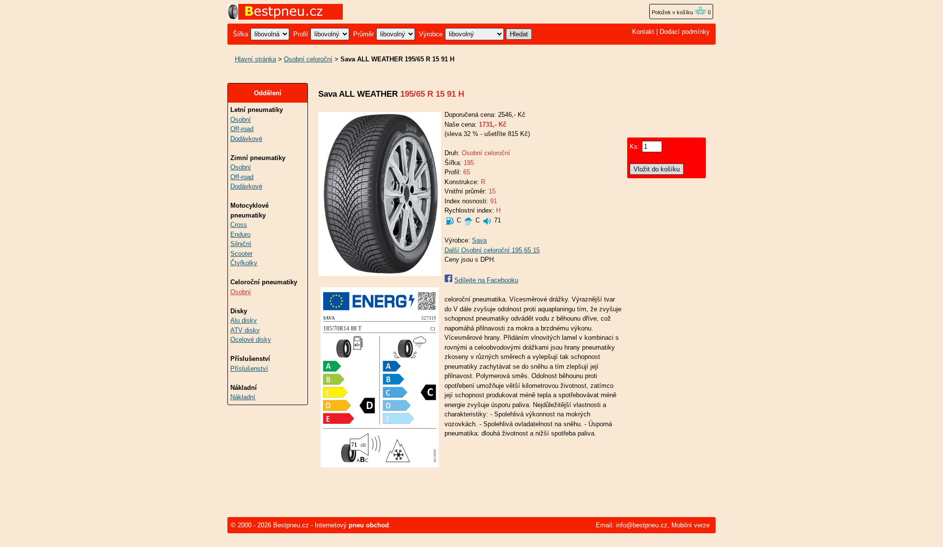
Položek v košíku (673, 12)
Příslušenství (249, 368)
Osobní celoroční (308, 59)
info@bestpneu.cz (641, 525)
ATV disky (245, 330)
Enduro (240, 234)
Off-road (241, 129)
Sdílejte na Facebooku (486, 280)
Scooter (241, 253)
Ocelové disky (250, 339)
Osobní (240, 119)
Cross (238, 224)
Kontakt (643, 31)
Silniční (240, 243)
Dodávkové (246, 138)
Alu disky (243, 320)
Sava (479, 240)
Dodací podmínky (685, 31)
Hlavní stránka (255, 59)
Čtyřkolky (243, 263)
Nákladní (242, 397)
